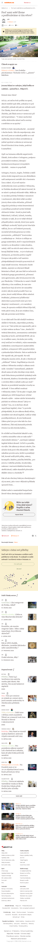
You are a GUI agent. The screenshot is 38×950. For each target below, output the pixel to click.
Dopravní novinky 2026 (26, 893)
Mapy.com (18, 905)
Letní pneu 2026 (24, 888)
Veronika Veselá (6, 728)
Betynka (3, 674)
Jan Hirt (22, 857)
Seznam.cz (27, 2)
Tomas (3, 693)
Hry (3, 696)
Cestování (5, 602)
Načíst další (19, 796)
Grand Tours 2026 (25, 865)
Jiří (8, 19)
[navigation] (2, 2)
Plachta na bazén (21, 912)
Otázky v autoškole (25, 898)
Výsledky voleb (5, 857)
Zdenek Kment (5, 709)
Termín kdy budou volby (7, 860)
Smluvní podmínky (27, 931)
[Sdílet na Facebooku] (33, 536)
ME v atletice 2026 (6, 878)
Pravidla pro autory (12, 936)
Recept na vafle (24, 880)
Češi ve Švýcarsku (6, 896)
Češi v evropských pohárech (27, 908)
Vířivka (22, 917)
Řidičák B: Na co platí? (26, 896)
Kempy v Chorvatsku (7, 888)
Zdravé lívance (24, 875)
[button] (19, 46)
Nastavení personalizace (18, 939)
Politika (4, 731)
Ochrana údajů (25, 933)
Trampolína (30, 912)
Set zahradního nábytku (25, 914)
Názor (16, 542)
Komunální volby (6, 865)
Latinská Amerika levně (7, 898)
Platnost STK (23, 900)
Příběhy (4, 677)
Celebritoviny (5, 778)
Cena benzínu (15, 908)
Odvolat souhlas (25, 936)
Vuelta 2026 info (24, 853)
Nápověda (10, 933)
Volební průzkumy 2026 (7, 855)
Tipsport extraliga (6, 875)
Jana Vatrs (4, 743)
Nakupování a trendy (10, 765)
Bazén (13, 912)
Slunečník (8, 914)
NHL (2, 882)
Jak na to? (19, 568)
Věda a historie (7, 712)
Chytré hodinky (13, 926)
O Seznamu (15, 931)
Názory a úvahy (7, 70)
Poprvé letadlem (6, 891)
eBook (5, 25)
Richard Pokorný (6, 67)
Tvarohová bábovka (25, 878)
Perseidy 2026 (6, 908)
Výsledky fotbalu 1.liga (7, 873)
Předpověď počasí (27, 905)
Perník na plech (24, 882)
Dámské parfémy (8, 923)
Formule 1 (4, 880)
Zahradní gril (16, 917)
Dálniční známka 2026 (26, 891)
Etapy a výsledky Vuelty (26, 855)
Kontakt (17, 933)
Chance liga (4, 871)
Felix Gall (22, 862)
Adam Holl (4, 762)
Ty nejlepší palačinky (25, 871)
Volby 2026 (4, 853)
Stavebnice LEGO (30, 921)
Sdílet (12, 25)
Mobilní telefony (20, 921)
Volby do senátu (5, 862)
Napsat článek (19, 514)
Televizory (31, 923)
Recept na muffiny (25, 873)
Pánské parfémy (23, 926)
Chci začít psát (18, 564)
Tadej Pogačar (24, 860)
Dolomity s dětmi (6, 900)
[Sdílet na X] (36, 536)
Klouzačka (14, 914)
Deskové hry (24, 923)
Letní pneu (17, 923)
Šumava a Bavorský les (7, 893)
